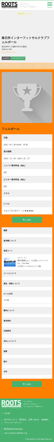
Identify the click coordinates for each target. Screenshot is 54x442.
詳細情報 (5, 66)
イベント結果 (48, 65)
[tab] (18, 58)
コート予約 (16, 66)
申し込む (27, 220)
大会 (27, 66)
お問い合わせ (33, 420)
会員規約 (44, 420)
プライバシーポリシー (13, 423)
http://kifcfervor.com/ (9, 52)
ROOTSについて (10, 420)
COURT (7, 413)
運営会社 (22, 420)
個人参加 (37, 66)
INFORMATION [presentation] (18, 58)
